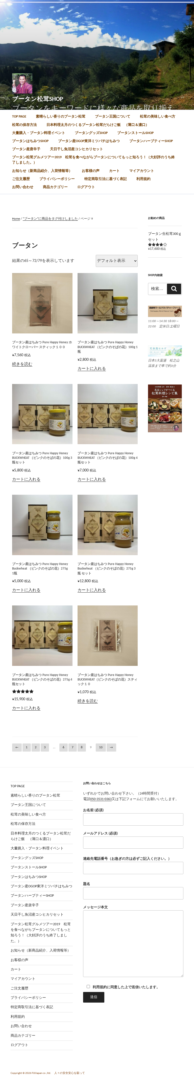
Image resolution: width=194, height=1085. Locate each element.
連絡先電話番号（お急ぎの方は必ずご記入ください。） (127, 859)
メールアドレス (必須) (100, 833)
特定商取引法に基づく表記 (105, 179)
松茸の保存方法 (24, 125)
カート (114, 171)
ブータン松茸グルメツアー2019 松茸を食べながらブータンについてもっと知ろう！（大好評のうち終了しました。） (93, 160)
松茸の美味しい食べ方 (157, 117)
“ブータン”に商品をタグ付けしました (50, 218)
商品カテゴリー (55, 187)
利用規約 (143, 179)
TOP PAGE (19, 117)
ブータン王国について (112, 117)
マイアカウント (141, 171)
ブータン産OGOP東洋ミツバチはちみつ (89, 141)
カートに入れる (92, 369)
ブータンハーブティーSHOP (151, 141)
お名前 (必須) (93, 810)
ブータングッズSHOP (91, 133)
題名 (86, 884)
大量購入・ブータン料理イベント (38, 133)
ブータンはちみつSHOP (30, 141)
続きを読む (22, 364)
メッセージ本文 (95, 907)
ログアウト (86, 187)
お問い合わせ (22, 187)
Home (16, 218)
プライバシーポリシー (57, 179)
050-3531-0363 (101, 799)
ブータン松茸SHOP (37, 99)
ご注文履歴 (21, 179)
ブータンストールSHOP (135, 133)
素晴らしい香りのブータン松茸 (60, 117)
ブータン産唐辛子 (26, 149)
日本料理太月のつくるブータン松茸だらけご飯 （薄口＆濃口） (97, 125)
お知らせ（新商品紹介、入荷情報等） (42, 171)
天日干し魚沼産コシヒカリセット (76, 149)
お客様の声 (91, 171)
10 (101, 747)
